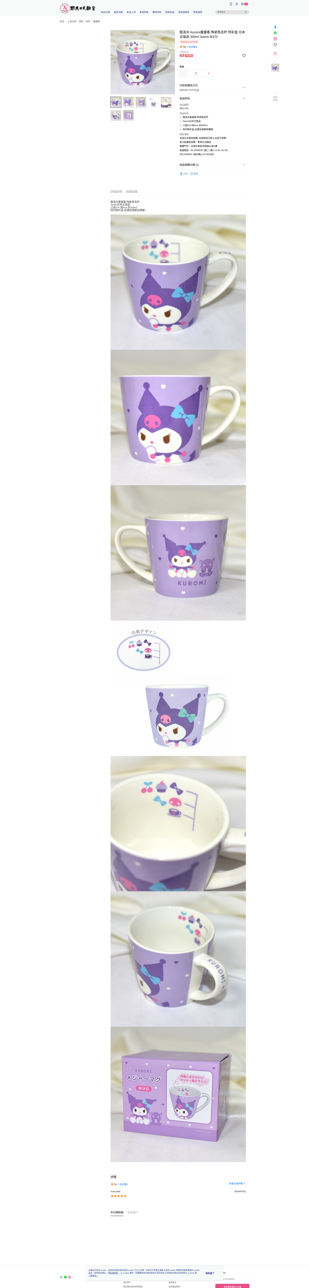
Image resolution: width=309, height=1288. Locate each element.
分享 (185, 173)
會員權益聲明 (174, 1287)
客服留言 (172, 1282)
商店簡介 (127, 1282)
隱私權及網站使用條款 (133, 1287)
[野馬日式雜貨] (77, 8)
